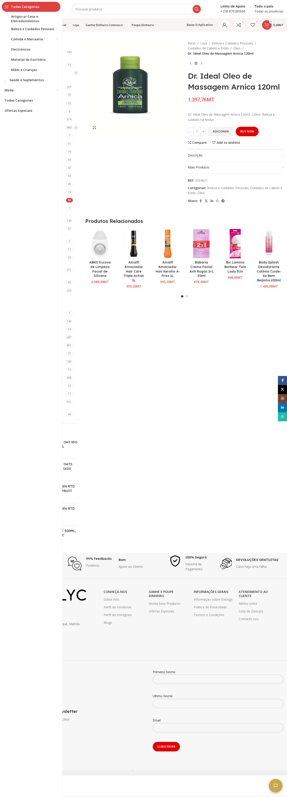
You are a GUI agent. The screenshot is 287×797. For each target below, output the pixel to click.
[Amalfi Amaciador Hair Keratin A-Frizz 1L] (167, 243)
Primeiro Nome (164, 672)
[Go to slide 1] (182, 296)
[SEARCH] (197, 9)
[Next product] (201, 63)
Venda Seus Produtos (164, 603)
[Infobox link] (91, 563)
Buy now (247, 131)
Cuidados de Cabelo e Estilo (208, 48)
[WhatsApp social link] (217, 201)
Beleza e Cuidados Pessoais (232, 43)
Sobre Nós (111, 599)
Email (157, 720)
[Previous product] (190, 63)
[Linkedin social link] (212, 201)
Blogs (108, 622)
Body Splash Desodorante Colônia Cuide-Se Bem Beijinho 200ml (269, 271)
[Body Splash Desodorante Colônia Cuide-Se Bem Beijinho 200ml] (269, 243)
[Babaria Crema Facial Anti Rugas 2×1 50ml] (201, 243)
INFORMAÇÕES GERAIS (211, 592)
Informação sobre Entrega (213, 599)
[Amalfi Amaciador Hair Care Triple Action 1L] (133, 243)
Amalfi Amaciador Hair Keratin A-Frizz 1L (168, 269)
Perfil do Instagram (118, 615)
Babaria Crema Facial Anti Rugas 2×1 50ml (201, 269)
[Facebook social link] (200, 201)
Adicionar (221, 131)
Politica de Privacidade (210, 607)
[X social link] (206, 201)
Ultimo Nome (163, 696)
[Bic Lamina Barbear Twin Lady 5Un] (235, 243)
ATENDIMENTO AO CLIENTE (253, 594)
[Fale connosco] (275, 785)
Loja (203, 43)
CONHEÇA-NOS (115, 592)
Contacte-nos (249, 619)
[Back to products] (196, 63)
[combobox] (136, 9)
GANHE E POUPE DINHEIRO (161, 594)
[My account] (225, 24)
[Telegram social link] (223, 201)
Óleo (236, 48)
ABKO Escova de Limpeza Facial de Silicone (100, 269)
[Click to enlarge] (94, 127)
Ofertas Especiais (161, 611)
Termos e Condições (209, 615)
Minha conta (248, 603)
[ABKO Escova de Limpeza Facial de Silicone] (100, 243)
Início (192, 43)
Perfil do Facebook (117, 607)
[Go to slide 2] (187, 296)
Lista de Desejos (251, 611)
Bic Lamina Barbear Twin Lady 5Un (235, 266)
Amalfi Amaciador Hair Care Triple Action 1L (133, 271)
